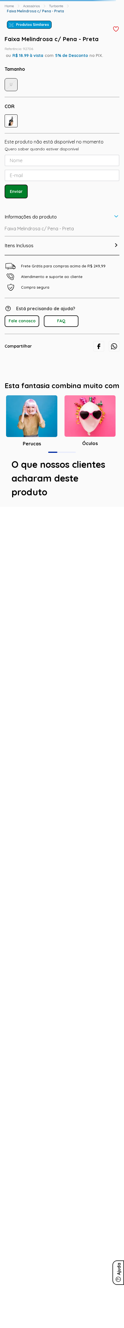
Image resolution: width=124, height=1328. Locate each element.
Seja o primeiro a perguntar (62, 833)
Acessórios (31, 37)
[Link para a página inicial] (9, 36)
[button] (8, 23)
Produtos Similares (32, 55)
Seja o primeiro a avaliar (62, 769)
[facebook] (98, 564)
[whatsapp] (114, 564)
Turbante (56, 37)
